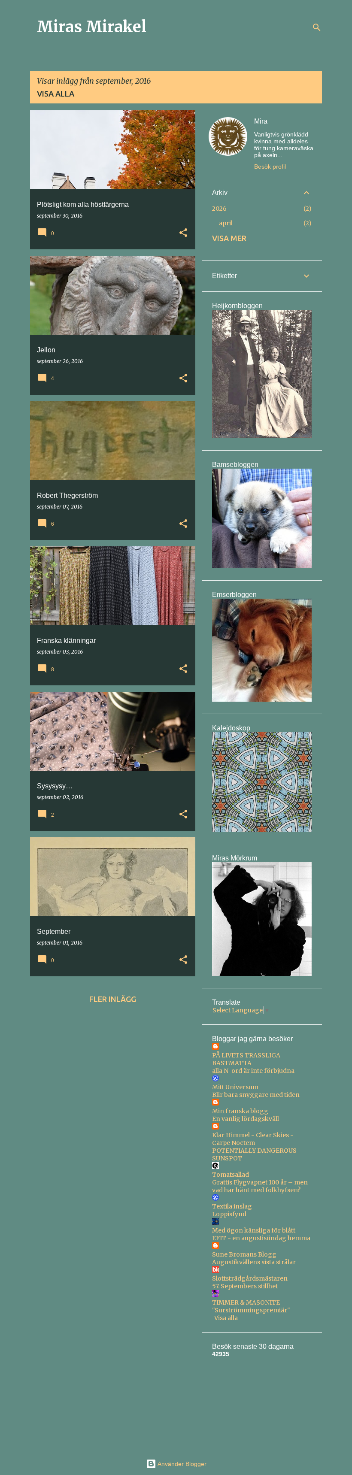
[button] (183, 233)
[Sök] (317, 27)
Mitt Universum (235, 1087)
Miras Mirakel (91, 26)
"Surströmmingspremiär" (251, 1310)
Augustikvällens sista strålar (254, 1262)
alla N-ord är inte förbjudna (253, 1071)
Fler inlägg (112, 999)
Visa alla (55, 93)
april (226, 223)
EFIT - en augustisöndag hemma (261, 1238)
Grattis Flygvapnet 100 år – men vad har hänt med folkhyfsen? (260, 1186)
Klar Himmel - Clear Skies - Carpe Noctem (253, 1139)
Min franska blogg (240, 1111)
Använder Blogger (181, 1463)
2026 (219, 208)
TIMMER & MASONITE (246, 1302)
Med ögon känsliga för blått (253, 1230)
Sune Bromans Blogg (244, 1254)
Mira (260, 121)
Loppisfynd (229, 1214)
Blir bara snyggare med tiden (256, 1095)
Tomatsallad (230, 1174)
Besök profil (270, 166)
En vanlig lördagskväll (245, 1119)
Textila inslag (232, 1206)
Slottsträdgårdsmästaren (250, 1278)
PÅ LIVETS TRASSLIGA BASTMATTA (246, 1059)
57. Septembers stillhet (245, 1286)
